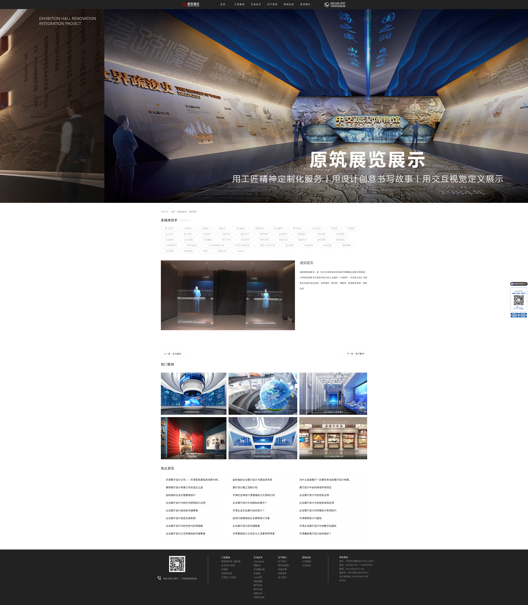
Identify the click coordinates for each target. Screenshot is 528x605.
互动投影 (169, 240)
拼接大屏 (222, 251)
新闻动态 (289, 4)
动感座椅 (188, 251)
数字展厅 (245, 240)
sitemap (342, 580)
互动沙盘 (316, 228)
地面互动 (302, 240)
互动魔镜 (207, 240)
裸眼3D (222, 228)
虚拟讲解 (321, 240)
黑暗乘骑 (346, 245)
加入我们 (282, 577)
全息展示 (207, 234)
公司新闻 (306, 561)
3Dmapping (259, 561)
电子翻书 (278, 228)
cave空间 (258, 577)
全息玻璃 (339, 234)
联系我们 (305, 4)
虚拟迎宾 (193, 212)
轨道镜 (351, 228)
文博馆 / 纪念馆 (228, 577)
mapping (240, 251)
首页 (223, 4)
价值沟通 (282, 569)
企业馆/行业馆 (228, 565)
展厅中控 (226, 240)
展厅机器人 (192, 245)
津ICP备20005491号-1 (358, 572)
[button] (260, 200)
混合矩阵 (289, 245)
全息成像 (188, 240)
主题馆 (224, 569)
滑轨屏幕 (264, 240)
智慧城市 (263, 234)
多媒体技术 (182, 212)
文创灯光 (226, 234)
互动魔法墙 (259, 569)
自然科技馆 (226, 573)
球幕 (205, 251)
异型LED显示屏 (267, 245)
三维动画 (320, 234)
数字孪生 (258, 585)
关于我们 (282, 557)
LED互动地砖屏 (241, 245)
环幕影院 (308, 245)
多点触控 (240, 228)
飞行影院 (169, 251)
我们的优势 (283, 565)
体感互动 (283, 240)
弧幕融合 (301, 234)
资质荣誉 (282, 573)
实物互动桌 (259, 597)
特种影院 (282, 234)
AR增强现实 (171, 245)
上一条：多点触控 (172, 354)
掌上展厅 (169, 228)
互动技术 (256, 4)
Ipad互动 (169, 234)
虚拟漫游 (340, 240)
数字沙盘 (258, 589)
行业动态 (306, 565)
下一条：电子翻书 (355, 354)
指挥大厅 (244, 234)
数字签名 (297, 228)
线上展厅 (188, 234)
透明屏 (334, 228)
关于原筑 (272, 4)
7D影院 (205, 228)
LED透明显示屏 (216, 245)
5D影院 (187, 228)
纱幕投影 (327, 245)
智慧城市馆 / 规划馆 (230, 561)
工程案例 (239, 4)
